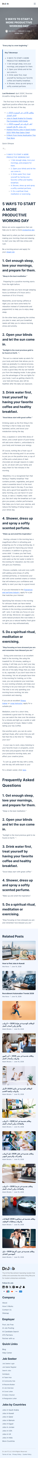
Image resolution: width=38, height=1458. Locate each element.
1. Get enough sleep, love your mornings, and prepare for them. (23, 163)
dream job (10, 252)
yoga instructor (16, 703)
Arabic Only (19, 33)
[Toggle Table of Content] (3, 149)
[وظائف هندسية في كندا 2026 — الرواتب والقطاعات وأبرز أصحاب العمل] (19, 1108)
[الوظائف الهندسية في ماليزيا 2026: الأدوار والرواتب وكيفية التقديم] (19, 1075)
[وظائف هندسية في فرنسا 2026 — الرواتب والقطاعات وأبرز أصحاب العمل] (19, 1173)
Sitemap (5, 1313)
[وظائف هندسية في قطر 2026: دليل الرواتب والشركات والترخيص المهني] (19, 1140)
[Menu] (35, 4)
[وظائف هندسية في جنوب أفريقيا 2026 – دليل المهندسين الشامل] (19, 1238)
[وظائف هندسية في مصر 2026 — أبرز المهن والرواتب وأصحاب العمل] (19, 1043)
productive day (28, 230)
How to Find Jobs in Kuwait (13, 963)
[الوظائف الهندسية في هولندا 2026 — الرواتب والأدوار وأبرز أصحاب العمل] (19, 1010)
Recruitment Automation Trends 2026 (18, 993)
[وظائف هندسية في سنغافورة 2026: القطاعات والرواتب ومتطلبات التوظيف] (19, 1205)
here (24, 770)
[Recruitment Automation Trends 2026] (19, 980)
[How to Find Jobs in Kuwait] (19, 950)
